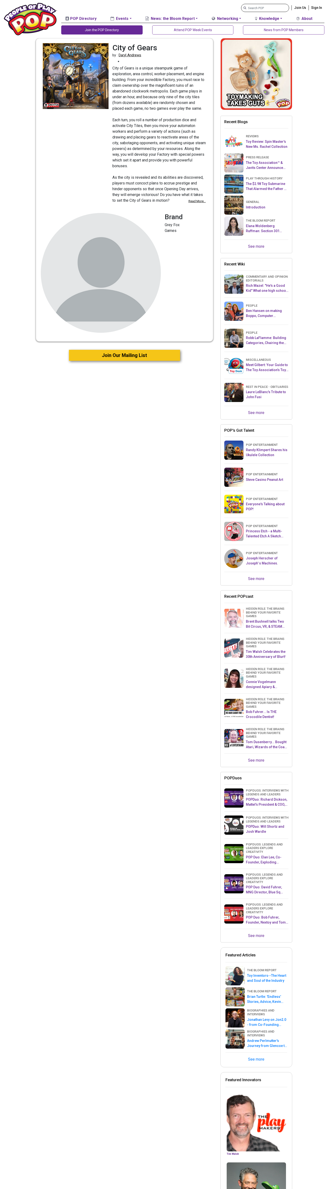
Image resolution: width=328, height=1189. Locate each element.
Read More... (197, 201)
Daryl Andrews (130, 55)
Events (121, 18)
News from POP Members (284, 30)
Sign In (316, 8)
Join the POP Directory (102, 30)
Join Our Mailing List (124, 355)
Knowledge (268, 18)
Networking (227, 18)
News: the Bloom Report (172, 18)
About (306, 18)
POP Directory (83, 18)
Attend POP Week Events (193, 30)
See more (256, 246)
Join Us (300, 8)
